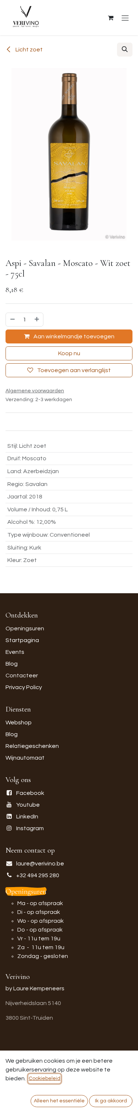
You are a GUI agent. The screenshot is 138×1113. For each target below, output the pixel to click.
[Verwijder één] (12, 319)
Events (15, 652)
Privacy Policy (24, 687)
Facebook (30, 793)
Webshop (19, 722)
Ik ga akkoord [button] (111, 1100)
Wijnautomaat (25, 758)
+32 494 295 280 (37, 875)
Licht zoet (28, 50)
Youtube (28, 805)
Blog (12, 664)
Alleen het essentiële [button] (59, 1100)
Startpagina (22, 640)
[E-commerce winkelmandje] (110, 17)
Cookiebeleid (44, 1078)
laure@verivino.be (40, 864)
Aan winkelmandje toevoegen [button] (73, 336)
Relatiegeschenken (32, 746)
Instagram (30, 828)
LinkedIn (27, 817)
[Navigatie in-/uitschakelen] (125, 17)
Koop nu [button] (69, 353)
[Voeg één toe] (37, 319)
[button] (124, 50)
